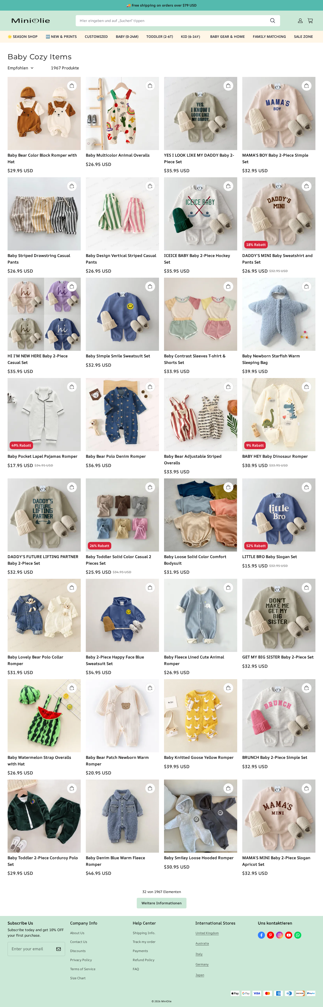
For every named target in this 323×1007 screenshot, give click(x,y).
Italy (199, 954)
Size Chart (78, 978)
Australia (202, 943)
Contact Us (78, 941)
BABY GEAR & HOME (227, 36)
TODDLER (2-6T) (159, 36)
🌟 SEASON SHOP (23, 36)
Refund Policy (143, 960)
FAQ (136, 969)
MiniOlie (166, 1001)
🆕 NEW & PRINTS (61, 36)
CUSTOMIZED (96, 36)
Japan (200, 975)
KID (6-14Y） (191, 36)
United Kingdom (207, 933)
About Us (77, 933)
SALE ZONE (303, 36)
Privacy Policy (81, 960)
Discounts (78, 950)
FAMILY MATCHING (269, 36)
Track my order (144, 941)
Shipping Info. (144, 933)
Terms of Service (82, 969)
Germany (202, 964)
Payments (140, 950)
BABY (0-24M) (127, 36)
